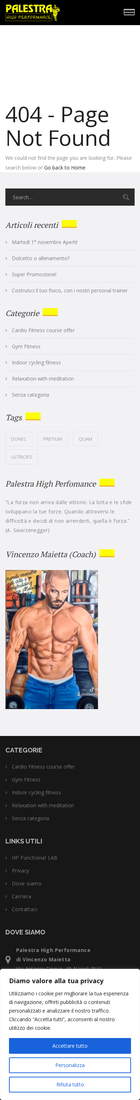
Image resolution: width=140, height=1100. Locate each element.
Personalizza (70, 1065)
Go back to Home (64, 167)
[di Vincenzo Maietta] (53, 11)
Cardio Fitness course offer (43, 330)
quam (85, 439)
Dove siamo (27, 883)
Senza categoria (30, 395)
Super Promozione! (34, 274)
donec (19, 439)
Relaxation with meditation (43, 379)
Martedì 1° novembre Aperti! (45, 242)
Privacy (20, 870)
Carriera (21, 896)
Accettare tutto (70, 1045)
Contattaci (24, 909)
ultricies (21, 457)
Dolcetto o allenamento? (41, 258)
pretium (52, 439)
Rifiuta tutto (70, 1084)
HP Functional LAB (35, 858)
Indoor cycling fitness (36, 362)
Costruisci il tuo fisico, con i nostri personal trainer (70, 290)
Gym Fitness (26, 346)
